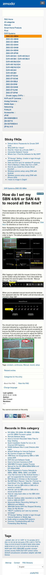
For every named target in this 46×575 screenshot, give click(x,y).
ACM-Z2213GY (21, 550)
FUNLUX (7, 109)
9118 (19, 546)
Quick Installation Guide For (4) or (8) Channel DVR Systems (22, 444)
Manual (26, 365)
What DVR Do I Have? (16, 148)
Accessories (9, 112)
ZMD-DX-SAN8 (12, 87)
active (35, 550)
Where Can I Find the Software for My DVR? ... (24, 155)
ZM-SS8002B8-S (10, 118)
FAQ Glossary (27, 562)
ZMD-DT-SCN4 (12, 75)
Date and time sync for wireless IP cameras (24, 162)
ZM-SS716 (8, 121)
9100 (11, 546)
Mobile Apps (9, 104)
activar (30, 550)
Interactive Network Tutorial (18, 152)
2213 (37, 540)
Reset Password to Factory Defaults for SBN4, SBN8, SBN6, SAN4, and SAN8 (22, 471)
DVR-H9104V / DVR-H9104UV (18, 56)
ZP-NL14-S (8, 126)
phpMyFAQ (34, 573)
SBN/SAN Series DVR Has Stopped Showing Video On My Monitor (24, 507)
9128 (32, 546)
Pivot (6, 30)
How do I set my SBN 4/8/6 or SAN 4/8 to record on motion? (23, 486)
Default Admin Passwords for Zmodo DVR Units (23, 144)
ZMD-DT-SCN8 (12, 78)
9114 (15, 546)
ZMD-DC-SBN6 (12, 41)
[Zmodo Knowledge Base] (9, 4)
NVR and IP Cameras (13, 98)
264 (6, 542)
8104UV (18, 544)
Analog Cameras (11, 101)
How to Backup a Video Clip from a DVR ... (23, 164)
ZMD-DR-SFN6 (12, 53)
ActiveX (7, 552)
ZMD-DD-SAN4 (12, 44)
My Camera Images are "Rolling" (20, 453)
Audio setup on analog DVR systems (21, 519)
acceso (7, 550)
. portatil (8, 540)
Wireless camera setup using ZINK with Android (22, 172)
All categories (9, 22)
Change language (10, 387)
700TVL (38, 542)
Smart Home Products (13, 27)
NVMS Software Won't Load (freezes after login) (23, 448)
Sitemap (8, 562)
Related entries (10, 370)
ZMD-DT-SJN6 (12, 89)
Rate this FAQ (23, 383)
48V (31, 542)
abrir (11, 548)
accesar (34, 548)
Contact (17, 562)
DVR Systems (9, 33)
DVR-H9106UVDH (13, 61)
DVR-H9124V (11, 70)
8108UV (24, 544)
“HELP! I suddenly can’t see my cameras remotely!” (23, 511)
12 (18, 540)
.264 (13, 540)
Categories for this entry (13, 377)
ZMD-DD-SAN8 (12, 47)
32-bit (15, 542)
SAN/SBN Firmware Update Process (21, 464)
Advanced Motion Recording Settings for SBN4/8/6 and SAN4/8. (23, 503)
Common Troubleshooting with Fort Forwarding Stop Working (21, 522)
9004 (34, 544)
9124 (23, 546)
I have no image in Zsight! (17, 179)
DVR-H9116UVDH (13, 64)
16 (25, 540)
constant (10, 365)
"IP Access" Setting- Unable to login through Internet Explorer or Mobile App (24, 516)
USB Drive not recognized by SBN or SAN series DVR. (23, 456)
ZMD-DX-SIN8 (11, 84)
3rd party (21, 542)
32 (12, 542)
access (13, 550)
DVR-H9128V (11, 73)
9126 (28, 546)
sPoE (6, 115)
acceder (28, 548)
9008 (6, 546)
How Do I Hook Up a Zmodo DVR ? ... (22, 150)
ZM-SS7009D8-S (11, 123)
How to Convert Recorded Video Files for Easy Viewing (23, 439)
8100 (12, 544)
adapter (31, 552)
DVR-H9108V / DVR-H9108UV (18, 58)
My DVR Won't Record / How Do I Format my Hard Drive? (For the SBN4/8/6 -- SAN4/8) (24, 482)
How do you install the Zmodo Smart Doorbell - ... (21, 168)
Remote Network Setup (16, 436)
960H (7, 548)
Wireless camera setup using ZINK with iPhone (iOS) (22, 176)
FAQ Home (8, 19)
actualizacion (15, 552)
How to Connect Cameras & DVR (20, 462)
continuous (18, 365)
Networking (8, 106)
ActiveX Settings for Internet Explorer (21, 451)
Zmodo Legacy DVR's (14, 95)
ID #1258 (40, 194)
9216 (36, 546)
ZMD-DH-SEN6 (12, 50)
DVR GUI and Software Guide (19, 460)
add (36, 552)
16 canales (31, 540)
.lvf (16, 540)
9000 (29, 544)
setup (38, 365)
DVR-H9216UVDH (13, 67)
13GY (22, 540)
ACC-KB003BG (18, 548)
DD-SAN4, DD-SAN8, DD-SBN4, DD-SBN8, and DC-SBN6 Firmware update (24, 433)
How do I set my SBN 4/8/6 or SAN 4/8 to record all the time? (23, 490)
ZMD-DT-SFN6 (12, 92)
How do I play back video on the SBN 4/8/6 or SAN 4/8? (24, 495)
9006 (38, 544)
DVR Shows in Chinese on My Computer (23, 479)
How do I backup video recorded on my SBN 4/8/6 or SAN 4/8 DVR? (24, 499)
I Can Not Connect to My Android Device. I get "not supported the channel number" (23, 475)
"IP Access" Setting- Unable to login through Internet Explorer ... (24, 159)
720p (6, 544)
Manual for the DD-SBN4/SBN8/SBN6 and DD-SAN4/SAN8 (23, 467)
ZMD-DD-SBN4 (12, 36)
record (32, 365)
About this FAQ (9, 383)
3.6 (9, 542)
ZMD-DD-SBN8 (12, 39)
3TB (26, 542)
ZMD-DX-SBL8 (12, 81)
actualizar (24, 552)
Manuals (7, 25)
